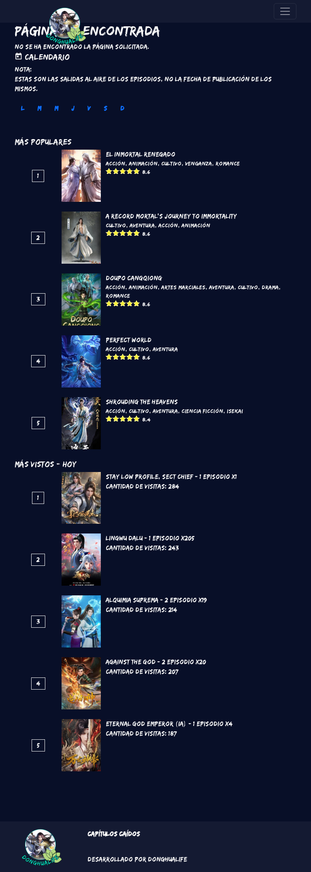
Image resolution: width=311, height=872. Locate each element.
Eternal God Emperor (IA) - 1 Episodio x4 (169, 723)
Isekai (235, 411)
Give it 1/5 (109, 171)
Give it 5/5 (136, 171)
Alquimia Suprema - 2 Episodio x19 (156, 600)
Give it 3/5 (122, 171)
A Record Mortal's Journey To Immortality (171, 216)
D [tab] (122, 108)
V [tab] (89, 108)
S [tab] (105, 108)
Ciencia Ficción (202, 411)
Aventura (142, 225)
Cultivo (171, 163)
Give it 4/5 (129, 171)
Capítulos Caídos (113, 833)
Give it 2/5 (116, 171)
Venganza (198, 163)
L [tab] (22, 108)
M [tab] (39, 108)
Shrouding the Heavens (142, 401)
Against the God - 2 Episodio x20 (156, 661)
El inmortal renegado (140, 154)
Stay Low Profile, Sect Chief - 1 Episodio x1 (171, 476)
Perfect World (128, 340)
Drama (270, 287)
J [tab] (73, 108)
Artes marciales (183, 287)
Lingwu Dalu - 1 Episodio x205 (150, 538)
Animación (143, 163)
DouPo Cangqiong (134, 278)
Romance (227, 163)
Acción (115, 163)
